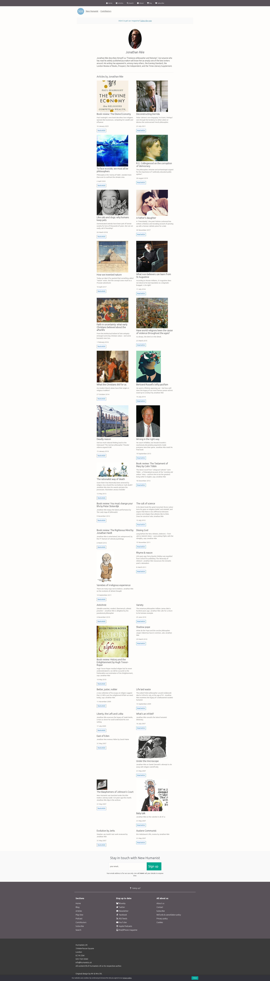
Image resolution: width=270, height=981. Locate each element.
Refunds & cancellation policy (169, 915)
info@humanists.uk (84, 962)
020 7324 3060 (82, 959)
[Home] (80, 11)
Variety (139, 605)
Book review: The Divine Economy (114, 114)
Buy (150, 3)
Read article (101, 130)
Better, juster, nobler (107, 689)
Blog (78, 907)
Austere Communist (146, 830)
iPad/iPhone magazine (127, 930)
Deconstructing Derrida (148, 114)
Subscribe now (146, 21)
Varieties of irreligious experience (113, 585)
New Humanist (92, 11)
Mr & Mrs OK (96, 974)
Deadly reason (104, 439)
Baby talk (140, 813)
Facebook (122, 915)
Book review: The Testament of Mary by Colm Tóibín (152, 464)
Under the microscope (147, 761)
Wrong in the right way (147, 439)
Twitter (121, 907)
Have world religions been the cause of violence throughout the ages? (154, 331)
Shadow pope (143, 627)
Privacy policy (162, 918)
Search (131, 3)
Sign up (153, 866)
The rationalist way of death (111, 479)
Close (195, 978)
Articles (120, 3)
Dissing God (142, 530)
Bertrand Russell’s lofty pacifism (152, 384)
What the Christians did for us (111, 384)
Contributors (105, 11)
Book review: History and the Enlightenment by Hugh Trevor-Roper (112, 662)
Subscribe (160, 3)
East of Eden (103, 736)
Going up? (136, 888)
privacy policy (127, 978)
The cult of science (145, 503)
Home (110, 3)
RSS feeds (122, 918)
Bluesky (122, 903)
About (141, 3)
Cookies (160, 922)
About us (160, 903)
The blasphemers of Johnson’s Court (115, 792)
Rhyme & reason (144, 552)
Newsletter (123, 911)
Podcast (79, 918)
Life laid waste (143, 689)
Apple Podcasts (125, 926)
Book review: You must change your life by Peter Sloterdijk (115, 504)
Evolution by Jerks (106, 830)
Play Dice (79, 915)
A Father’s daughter (146, 218)
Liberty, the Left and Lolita (110, 713)
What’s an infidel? (145, 713)
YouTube (122, 922)
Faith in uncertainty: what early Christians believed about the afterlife (112, 327)
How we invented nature (109, 274)
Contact (160, 907)
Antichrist (101, 605)
